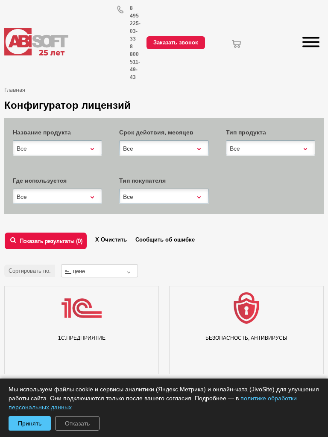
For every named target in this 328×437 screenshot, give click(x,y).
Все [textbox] (22, 148)
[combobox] (57, 148)
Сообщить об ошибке (165, 239)
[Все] (57, 148)
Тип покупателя (142, 180)
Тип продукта (246, 132)
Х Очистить (111, 239)
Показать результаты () (51, 241)
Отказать (77, 423)
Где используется (40, 180)
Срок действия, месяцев (156, 132)
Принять (29, 423)
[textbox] (100, 271)
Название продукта (42, 132)
